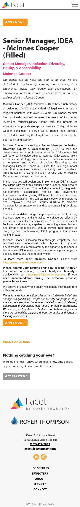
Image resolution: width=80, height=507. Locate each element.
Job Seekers (40, 468)
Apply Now (13, 22)
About (40, 478)
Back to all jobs (16, 342)
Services (40, 484)
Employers (40, 473)
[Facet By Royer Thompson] (40, 409)
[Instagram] (44, 459)
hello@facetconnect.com (40, 448)
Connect (40, 489)
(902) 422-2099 (40, 444)
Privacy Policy (47, 504)
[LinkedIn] (36, 459)
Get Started (15, 376)
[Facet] (13, 5)
